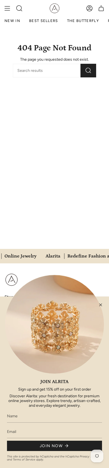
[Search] (88, 70)
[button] (19, 8)
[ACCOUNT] (89, 8)
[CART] (101, 8)
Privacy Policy (89, 456)
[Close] (100, 305)
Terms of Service (24, 459)
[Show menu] (7, 8)
